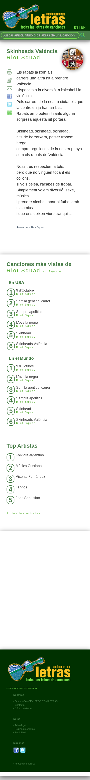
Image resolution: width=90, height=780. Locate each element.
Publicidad (20, 732)
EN (83, 27)
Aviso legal (20, 725)
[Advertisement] (45, 594)
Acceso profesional (25, 763)
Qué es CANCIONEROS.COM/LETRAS (36, 701)
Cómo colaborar (23, 708)
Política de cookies (25, 729)
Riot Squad (23, 57)
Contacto (19, 705)
